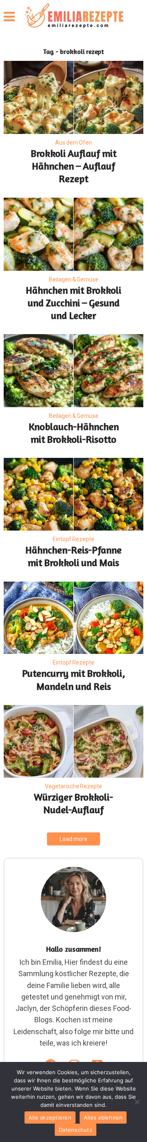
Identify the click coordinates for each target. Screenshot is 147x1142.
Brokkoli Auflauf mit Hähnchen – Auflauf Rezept (73, 166)
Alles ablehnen (103, 1117)
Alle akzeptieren (50, 1117)
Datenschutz (75, 1129)
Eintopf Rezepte (73, 539)
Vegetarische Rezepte (73, 786)
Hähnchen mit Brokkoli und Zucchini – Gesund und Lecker (73, 302)
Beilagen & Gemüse (73, 279)
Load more (73, 839)
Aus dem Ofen (73, 142)
